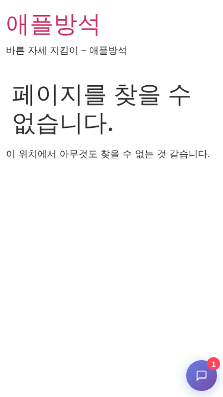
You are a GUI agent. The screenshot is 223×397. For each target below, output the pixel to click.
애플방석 (53, 23)
